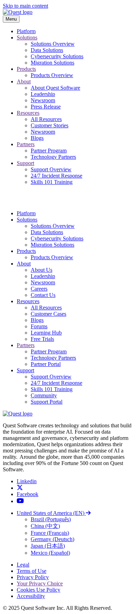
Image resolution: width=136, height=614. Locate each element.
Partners (26, 144)
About (24, 81)
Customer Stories (49, 125)
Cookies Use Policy (38, 590)
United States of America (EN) (51, 513)
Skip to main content (25, 6)
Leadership (43, 94)
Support (25, 163)
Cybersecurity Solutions (57, 56)
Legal (23, 565)
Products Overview (52, 75)
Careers (39, 289)
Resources (28, 113)
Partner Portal (46, 364)
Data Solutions (47, 50)
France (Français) (50, 533)
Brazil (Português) (51, 519)
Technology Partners (53, 157)
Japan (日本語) (48, 546)
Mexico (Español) (50, 553)
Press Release (46, 107)
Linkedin (27, 481)
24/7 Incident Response (56, 176)
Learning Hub (46, 333)
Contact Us (43, 295)
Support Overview (51, 169)
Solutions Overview (53, 44)
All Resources (46, 119)
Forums (39, 326)
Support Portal (46, 402)
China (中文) (45, 526)
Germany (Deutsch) (52, 539)
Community (44, 395)
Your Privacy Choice (40, 583)
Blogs (37, 138)
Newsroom (43, 100)
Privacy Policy (33, 577)
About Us (41, 270)
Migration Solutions (52, 63)
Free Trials (42, 339)
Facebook (27, 494)
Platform (26, 31)
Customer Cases (48, 314)
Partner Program (49, 151)
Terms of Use (31, 571)
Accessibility (31, 596)
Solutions (27, 37)
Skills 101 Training (52, 182)
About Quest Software (55, 88)
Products (26, 69)
